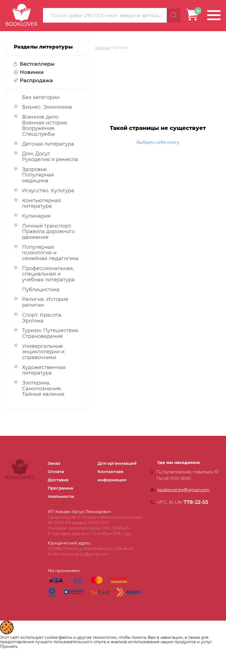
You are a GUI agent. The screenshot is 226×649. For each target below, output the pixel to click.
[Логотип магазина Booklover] (20, 477)
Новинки (32, 72)
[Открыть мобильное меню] (213, 15)
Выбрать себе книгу (157, 142)
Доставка (58, 479)
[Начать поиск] (174, 15)
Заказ (54, 463)
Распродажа (36, 81)
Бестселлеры (37, 64)
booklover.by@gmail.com (183, 489)
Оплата (56, 471)
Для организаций (117, 463)
